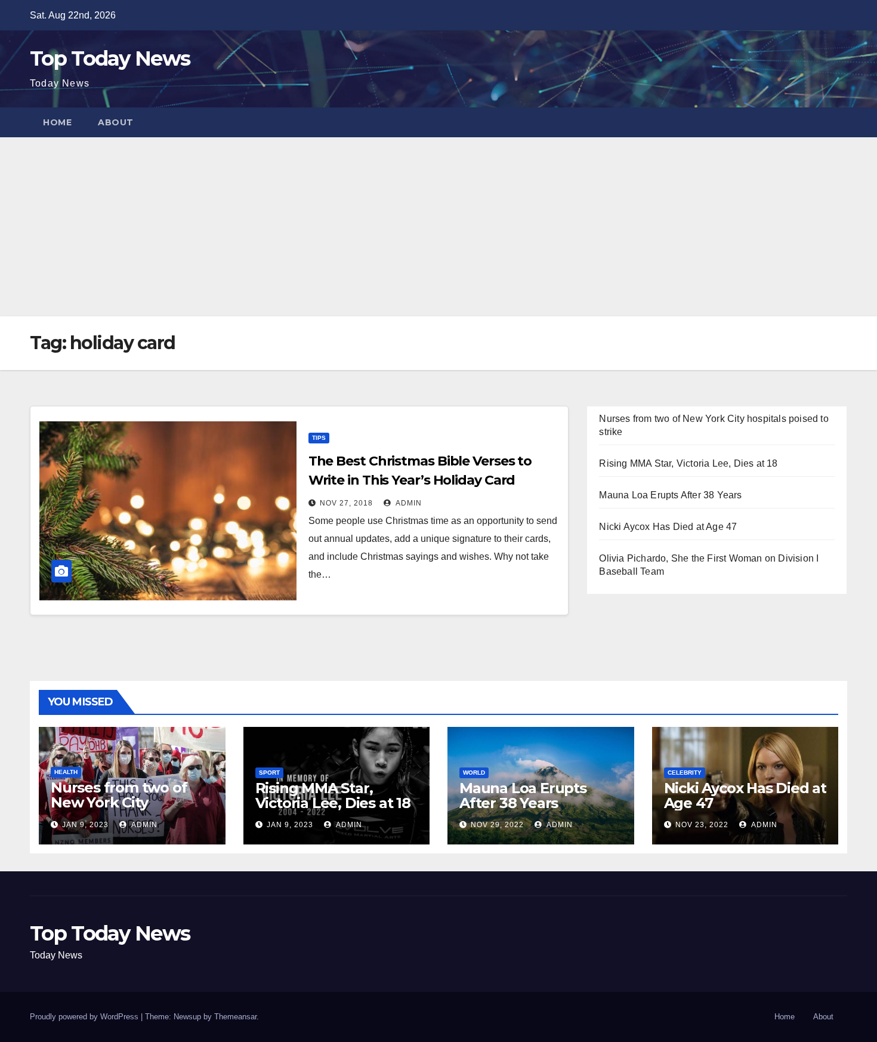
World (474, 772)
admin (408, 503)
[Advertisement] (438, 226)
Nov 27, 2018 (346, 503)
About (116, 122)
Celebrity (685, 772)
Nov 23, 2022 (701, 825)
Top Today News (110, 58)
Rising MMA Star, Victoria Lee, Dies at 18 (688, 463)
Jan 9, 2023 (85, 825)
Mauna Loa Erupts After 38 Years (670, 495)
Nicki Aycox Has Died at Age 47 (668, 527)
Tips (319, 437)
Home (57, 122)
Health (66, 772)
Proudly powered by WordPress (85, 1016)
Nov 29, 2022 (497, 825)
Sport (269, 772)
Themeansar (235, 1016)
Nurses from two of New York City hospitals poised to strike (119, 810)
